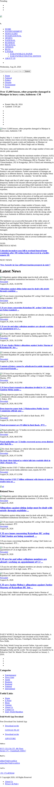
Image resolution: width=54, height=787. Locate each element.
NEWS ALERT (11, 34)
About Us (9, 707)
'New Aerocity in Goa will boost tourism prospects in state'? (25, 265)
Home (7, 76)
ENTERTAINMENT (13, 31)
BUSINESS (10, 43)
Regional (8, 684)
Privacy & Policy (12, 784)
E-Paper (8, 700)
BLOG (8, 49)
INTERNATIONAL (13, 36)
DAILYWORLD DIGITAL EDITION (25, 56)
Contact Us (9, 709)
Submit (27, 71)
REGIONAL (10, 45)
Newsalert (4, 282)
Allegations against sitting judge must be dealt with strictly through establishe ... (26, 509)
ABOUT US (10, 58)
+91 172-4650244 (7, 773)
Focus (7, 87)
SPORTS (8, 38)
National (8, 78)
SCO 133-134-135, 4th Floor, (11, 748)
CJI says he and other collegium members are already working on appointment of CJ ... (23, 560)
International (10, 689)
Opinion (8, 705)
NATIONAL (10, 40)
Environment (10, 85)
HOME (8, 29)
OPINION (9, 47)
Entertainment (10, 675)
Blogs (7, 703)
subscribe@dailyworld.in (10, 763)
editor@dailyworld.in (8, 761)
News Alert (9, 677)
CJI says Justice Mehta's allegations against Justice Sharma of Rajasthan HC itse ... (26, 586)
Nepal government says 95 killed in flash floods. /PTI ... (23, 425)
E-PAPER (9, 52)
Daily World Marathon (14, 712)
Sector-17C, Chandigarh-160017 (13, 751)
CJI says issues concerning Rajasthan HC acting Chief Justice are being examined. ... (24, 534)
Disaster (8, 82)
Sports (7, 680)
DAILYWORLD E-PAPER (21, 54)
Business (8, 682)
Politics (8, 80)
